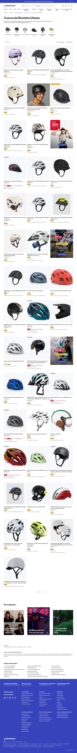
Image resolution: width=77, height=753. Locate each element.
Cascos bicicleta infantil (51, 35)
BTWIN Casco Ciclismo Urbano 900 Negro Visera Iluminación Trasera (37, 108)
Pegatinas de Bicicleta (32, 671)
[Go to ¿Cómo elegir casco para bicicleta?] (22, 633)
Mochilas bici (6, 676)
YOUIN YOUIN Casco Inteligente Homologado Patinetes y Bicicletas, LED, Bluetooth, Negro (61, 471)
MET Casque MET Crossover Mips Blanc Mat (60, 397)
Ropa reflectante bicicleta (33, 672)
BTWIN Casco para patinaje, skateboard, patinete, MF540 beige (14, 254)
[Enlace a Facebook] (5, 698)
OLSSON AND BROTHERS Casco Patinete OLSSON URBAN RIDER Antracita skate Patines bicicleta (61, 70)
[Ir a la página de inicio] (9, 6)
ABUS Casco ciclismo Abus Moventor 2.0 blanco (37, 434)
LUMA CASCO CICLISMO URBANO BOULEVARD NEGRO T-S (15, 291)
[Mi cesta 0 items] (71, 5)
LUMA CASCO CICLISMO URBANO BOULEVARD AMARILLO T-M (61, 218)
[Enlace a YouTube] (10, 698)
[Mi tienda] (63, 5)
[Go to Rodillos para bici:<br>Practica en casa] (47, 633)
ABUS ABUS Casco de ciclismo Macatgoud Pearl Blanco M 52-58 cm (37, 254)
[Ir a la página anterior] (33, 592)
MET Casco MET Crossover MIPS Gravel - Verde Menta (38, 471)
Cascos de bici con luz (34, 35)
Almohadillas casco (43, 35)
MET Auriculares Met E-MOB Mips (35, 290)
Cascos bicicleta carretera (16, 35)
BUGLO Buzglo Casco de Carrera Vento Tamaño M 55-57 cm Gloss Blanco (13, 544)
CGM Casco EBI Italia (55, 434)
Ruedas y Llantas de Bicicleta (57, 669)
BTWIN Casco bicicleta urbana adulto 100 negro (60, 108)
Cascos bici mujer (25, 34)
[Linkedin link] (15, 698)
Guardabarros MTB (55, 672)
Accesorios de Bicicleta (56, 667)
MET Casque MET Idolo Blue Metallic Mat (13, 397)
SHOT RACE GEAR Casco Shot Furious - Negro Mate (61, 325)
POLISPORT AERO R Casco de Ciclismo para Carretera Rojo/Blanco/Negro (61, 507)
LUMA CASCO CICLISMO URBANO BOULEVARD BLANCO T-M (15, 145)
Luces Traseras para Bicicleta (33, 669)
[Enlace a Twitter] (7, 698)
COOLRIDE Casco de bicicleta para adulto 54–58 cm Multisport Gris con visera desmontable (15, 582)
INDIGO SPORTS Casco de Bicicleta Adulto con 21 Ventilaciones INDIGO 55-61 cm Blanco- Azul (38, 398)
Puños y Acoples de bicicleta (57, 671)
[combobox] (70, 42)
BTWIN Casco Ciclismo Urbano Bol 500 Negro (61, 181)
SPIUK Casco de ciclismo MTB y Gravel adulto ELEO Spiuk (38, 325)
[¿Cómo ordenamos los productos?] (57, 42)
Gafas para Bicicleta (31, 667)
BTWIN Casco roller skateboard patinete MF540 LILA (14, 70)
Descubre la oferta (61, 254)
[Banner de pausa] (70, 1)
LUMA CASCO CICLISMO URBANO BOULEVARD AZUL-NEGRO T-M (15, 507)
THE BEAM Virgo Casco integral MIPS (36, 506)
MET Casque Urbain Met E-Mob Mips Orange (60, 290)
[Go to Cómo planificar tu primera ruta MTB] (71, 633)
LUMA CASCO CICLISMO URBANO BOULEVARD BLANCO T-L (38, 182)
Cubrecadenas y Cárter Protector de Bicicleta (14, 669)
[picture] (15, 56)
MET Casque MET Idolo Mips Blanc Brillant (14, 361)
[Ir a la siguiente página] (43, 592)
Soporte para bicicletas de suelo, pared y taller (37, 676)
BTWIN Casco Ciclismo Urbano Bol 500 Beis (14, 108)
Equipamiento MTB (8, 671)
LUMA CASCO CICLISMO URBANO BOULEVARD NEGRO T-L (38, 70)
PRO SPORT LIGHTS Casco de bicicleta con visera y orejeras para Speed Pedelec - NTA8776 (37, 362)
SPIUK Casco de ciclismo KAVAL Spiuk (13, 181)
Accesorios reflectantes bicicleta (58, 674)
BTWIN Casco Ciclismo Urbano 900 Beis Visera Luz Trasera (15, 218)
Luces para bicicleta (55, 665)
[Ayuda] (65, 5)
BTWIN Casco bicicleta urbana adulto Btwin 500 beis (37, 145)
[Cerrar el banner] (72, 1)
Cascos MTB (8, 34)
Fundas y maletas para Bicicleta (34, 665)
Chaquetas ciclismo (8, 672)
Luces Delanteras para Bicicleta (34, 674)
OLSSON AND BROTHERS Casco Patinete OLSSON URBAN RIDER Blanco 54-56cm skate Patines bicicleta (61, 544)
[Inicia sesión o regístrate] (68, 5)
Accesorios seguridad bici (9, 665)
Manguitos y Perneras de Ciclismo (11, 674)
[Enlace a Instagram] (13, 698)
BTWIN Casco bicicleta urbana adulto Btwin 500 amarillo (37, 544)
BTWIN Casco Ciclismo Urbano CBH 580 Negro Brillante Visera (15, 325)
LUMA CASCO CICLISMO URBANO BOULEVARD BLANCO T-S (38, 218)
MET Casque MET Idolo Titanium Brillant (13, 434)
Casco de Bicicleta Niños (9, 667)
